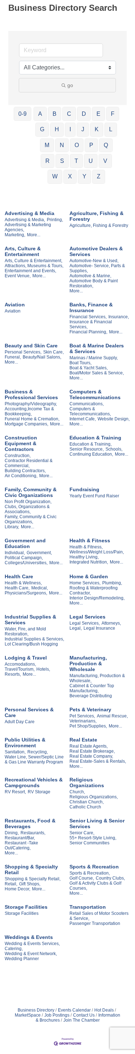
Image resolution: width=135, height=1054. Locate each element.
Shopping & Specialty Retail (31, 869)
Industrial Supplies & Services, (34, 639)
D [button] (84, 114)
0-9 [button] (22, 114)
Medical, (39, 587)
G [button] (42, 129)
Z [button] (98, 176)
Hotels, (43, 669)
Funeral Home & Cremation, (32, 418)
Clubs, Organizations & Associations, (27, 509)
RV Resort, (15, 791)
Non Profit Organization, (28, 501)
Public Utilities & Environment (25, 742)
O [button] (77, 145)
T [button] (76, 161)
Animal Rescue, (112, 715)
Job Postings (56, 1015)
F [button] (112, 114)
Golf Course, (81, 878)
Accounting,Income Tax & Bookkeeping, (29, 411)
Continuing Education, (91, 454)
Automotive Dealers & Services (96, 251)
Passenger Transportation (94, 923)
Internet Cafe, (82, 418)
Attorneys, (111, 623)
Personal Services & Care (29, 712)
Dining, (12, 832)
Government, (39, 552)
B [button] (55, 114)
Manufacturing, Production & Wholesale (88, 663)
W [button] (55, 176)
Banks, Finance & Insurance (91, 307)
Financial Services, (88, 316)
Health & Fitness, (86, 546)
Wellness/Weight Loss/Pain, (96, 552)
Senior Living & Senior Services (97, 823)
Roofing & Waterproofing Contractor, (93, 590)
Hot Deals (104, 1010)
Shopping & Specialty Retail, (32, 878)
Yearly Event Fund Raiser (94, 495)
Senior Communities (89, 842)
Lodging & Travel (26, 658)
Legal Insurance (99, 628)
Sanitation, (15, 751)
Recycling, (37, 751)
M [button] (47, 145)
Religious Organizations (86, 782)
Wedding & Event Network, (31, 953)
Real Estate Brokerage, (92, 751)
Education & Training (95, 438)
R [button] (47, 161)
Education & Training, (90, 444)
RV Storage (39, 791)
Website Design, (114, 418)
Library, (12, 526)
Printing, (55, 219)
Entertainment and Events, (30, 270)
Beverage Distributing (90, 695)
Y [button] (84, 176)
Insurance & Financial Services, (90, 324)
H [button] (57, 129)
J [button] (82, 129)
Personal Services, (23, 352)
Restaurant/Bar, (20, 837)
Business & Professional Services (31, 394)
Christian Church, (86, 801)
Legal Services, (84, 623)
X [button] (70, 176)
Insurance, (118, 316)
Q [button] (106, 145)
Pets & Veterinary (90, 709)
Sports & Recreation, (89, 873)
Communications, (86, 403)
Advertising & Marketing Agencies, (28, 227)
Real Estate (83, 740)
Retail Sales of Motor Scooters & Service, (99, 916)
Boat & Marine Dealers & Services (96, 348)
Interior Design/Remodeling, (97, 598)
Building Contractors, (25, 470)
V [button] (105, 161)
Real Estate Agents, (88, 746)
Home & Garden (88, 576)
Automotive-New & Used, (93, 260)
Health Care (19, 576)
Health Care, (17, 587)
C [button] (69, 114)
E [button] (98, 114)
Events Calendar (74, 1010)
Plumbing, (112, 582)
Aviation (15, 304)
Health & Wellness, (23, 582)
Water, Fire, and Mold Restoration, (25, 631)
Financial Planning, (88, 331)
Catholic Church (85, 806)
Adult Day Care (20, 721)
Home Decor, (17, 888)
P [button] (91, 145)
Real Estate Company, (91, 756)
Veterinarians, (82, 721)
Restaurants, (33, 832)
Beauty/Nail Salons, (42, 357)
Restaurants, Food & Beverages (30, 823)
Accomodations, (20, 664)
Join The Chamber (81, 1020)
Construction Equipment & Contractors (21, 443)
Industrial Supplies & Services (30, 619)
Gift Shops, (29, 883)
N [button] (62, 145)
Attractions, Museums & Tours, (34, 265)
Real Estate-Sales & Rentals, (97, 761)
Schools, (113, 449)
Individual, (15, 552)
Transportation (87, 907)
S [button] (62, 161)
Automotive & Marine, (90, 275)
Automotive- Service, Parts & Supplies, (97, 268)
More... (33, 234)
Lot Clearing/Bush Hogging (31, 644)
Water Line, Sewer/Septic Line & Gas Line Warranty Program (34, 759)
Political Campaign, (24, 557)
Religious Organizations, (93, 796)
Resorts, (13, 674)
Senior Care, (81, 832)
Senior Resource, (86, 449)
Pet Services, (82, 715)
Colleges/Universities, (26, 562)
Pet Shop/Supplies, (88, 726)
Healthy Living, (84, 557)
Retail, (11, 883)
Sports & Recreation (94, 867)
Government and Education (25, 543)
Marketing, (15, 234)
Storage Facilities (26, 907)
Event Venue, (18, 275)
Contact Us (84, 1015)
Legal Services (87, 617)
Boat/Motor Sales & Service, (96, 372)
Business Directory (36, 1010)
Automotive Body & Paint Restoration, (93, 283)
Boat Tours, (80, 362)
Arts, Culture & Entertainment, (33, 260)
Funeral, (13, 357)
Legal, (75, 628)
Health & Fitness (89, 540)
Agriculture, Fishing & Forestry (96, 216)
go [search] (70, 85)
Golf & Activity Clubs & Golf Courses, (95, 886)
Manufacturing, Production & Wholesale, (97, 678)
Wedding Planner (22, 958)
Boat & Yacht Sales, (88, 367)
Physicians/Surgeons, (26, 593)
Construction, (18, 455)
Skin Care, (53, 352)
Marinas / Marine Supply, (93, 357)
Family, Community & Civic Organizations (31, 492)
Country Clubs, (110, 878)
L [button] (110, 129)
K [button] (97, 129)
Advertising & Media (29, 213)
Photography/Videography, (31, 403)
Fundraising (84, 489)
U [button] (91, 161)
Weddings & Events (29, 937)
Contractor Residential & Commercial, (29, 463)
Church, (77, 791)
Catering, (14, 948)
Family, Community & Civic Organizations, (31, 519)
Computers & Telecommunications (95, 394)
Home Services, (84, 582)
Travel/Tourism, (20, 669)
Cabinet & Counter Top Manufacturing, (91, 688)
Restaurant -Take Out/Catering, (21, 845)
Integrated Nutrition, (88, 562)
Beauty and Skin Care (31, 345)
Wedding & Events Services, (32, 943)
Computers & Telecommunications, (90, 411)
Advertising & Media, (25, 219)
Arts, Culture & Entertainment (23, 251)
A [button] (40, 114)
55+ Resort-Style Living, (92, 837)
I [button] (70, 129)
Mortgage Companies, (26, 423)
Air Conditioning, (21, 475)
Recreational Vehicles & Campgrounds (34, 782)
